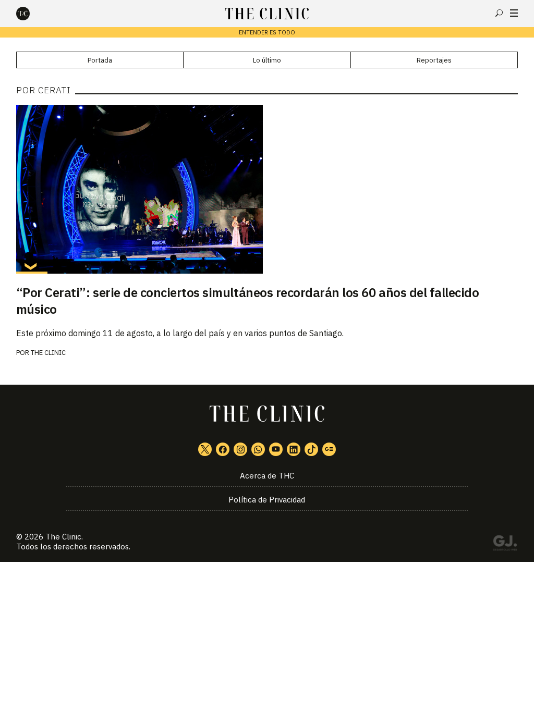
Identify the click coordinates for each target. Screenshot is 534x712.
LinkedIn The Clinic (293, 449)
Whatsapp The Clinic (258, 449)
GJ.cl (505, 545)
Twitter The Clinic (205, 449)
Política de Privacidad (266, 500)
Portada (100, 60)
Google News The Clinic (329, 449)
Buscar (499, 13)
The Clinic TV (276, 449)
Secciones (514, 13)
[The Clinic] (31, 13)
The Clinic (48, 352)
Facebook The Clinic (222, 449)
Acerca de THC (267, 476)
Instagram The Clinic (240, 449)
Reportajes (434, 60)
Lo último (267, 60)
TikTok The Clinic (311, 449)
